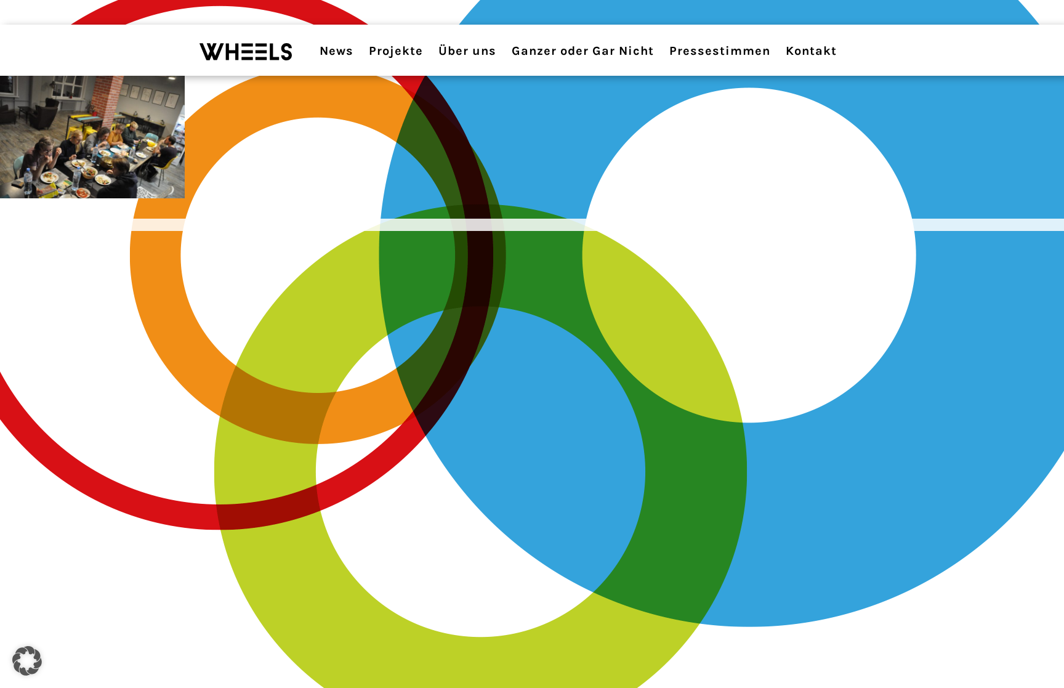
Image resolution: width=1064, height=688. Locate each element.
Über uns (467, 51)
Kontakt (811, 51)
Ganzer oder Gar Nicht (583, 51)
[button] (27, 661)
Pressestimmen (719, 51)
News (336, 51)
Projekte (396, 51)
